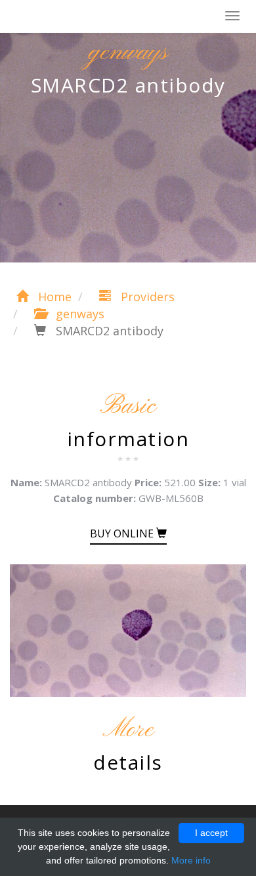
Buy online (123, 533)
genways (78, 314)
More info (191, 860)
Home (53, 296)
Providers (146, 296)
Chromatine (72, 17)
